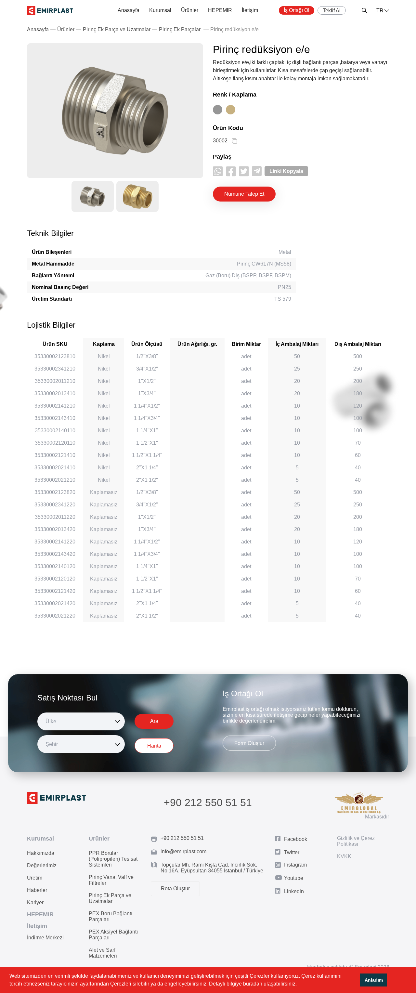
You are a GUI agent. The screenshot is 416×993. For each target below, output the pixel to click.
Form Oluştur (249, 743)
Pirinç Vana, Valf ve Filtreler (111, 880)
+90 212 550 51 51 (208, 802)
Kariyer (35, 902)
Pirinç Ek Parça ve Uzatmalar (116, 29)
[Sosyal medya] (218, 171)
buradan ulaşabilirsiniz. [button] (270, 983)
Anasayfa (128, 10)
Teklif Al (332, 10)
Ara (154, 721)
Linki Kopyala (286, 171)
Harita (154, 746)
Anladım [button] (374, 980)
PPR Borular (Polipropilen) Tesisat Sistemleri (113, 859)
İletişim (250, 10)
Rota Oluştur (175, 888)
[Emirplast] (50, 10)
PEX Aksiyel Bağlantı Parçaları (113, 934)
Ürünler (189, 10)
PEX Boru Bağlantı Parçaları (110, 916)
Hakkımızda (40, 853)
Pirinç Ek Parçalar (180, 29)
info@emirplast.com (183, 851)
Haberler (37, 890)
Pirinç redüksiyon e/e (234, 29)
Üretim (34, 878)
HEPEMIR (220, 10)
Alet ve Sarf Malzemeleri (103, 953)
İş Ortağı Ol (296, 10)
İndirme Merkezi (45, 937)
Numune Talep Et (244, 194)
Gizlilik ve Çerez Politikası (356, 841)
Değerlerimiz (42, 865)
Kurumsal (160, 10)
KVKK (344, 856)
